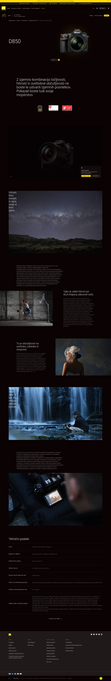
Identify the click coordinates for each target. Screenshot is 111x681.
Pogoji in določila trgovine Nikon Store (46, 678)
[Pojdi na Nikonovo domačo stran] (4, 8)
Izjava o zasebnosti (29, 678)
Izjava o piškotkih (57, 678)
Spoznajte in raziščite (16, 8)
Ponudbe (43, 8)
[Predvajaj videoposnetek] (11, 176)
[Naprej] (108, 1)
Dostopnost (64, 678)
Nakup (106, 15)
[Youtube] (101, 634)
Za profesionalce (26, 8)
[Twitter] (99, 634)
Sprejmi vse (86, 175)
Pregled (91, 15)
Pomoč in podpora (35, 8)
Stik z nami (23, 678)
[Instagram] (94, 634)
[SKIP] (101, 678)
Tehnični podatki (98, 15)
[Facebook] (96, 634)
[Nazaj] (2, 1)
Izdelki (8, 8)
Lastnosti (96, 175)
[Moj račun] (97, 8)
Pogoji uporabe (36, 678)
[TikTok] (91, 634)
